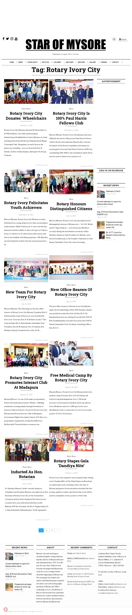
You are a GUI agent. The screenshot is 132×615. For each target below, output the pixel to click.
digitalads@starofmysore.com (115, 584)
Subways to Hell (113, 191)
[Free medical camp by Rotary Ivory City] (71, 365)
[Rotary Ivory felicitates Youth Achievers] (26, 192)
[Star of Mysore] (66, 47)
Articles (45, 62)
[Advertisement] (66, 18)
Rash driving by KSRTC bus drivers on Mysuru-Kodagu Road (81, 582)
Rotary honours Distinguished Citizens (71, 206)
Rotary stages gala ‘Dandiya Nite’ (71, 463)
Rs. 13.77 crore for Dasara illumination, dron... (115, 235)
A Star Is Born (80, 553)
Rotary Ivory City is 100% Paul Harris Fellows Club (71, 118)
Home (12, 62)
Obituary (69, 62)
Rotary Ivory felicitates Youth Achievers (26, 205)
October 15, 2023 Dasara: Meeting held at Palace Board (80, 575)
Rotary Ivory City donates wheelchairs (26, 116)
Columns (57, 62)
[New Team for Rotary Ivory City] (26, 282)
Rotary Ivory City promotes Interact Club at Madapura (26, 382)
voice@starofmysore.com (108, 593)
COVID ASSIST (32, 62)
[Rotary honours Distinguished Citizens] (71, 193)
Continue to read (41, 165)
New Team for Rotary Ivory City (26, 294)
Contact (115, 62)
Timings (104, 62)
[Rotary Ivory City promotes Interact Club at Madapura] (26, 367)
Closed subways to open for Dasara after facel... (109, 202)
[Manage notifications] (6, 609)
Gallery (92, 62)
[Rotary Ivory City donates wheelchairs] (26, 103)
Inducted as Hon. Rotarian (27, 474)
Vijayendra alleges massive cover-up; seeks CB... (114, 225)
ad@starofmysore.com (116, 587)
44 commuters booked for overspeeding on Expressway (79, 567)
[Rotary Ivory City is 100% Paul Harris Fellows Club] (71, 103)
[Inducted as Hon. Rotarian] (27, 461)
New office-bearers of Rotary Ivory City (71, 292)
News (20, 62)
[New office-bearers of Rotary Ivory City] (71, 279)
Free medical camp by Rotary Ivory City (71, 377)
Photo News (26, 109)
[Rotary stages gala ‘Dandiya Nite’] (71, 450)
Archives (81, 62)
